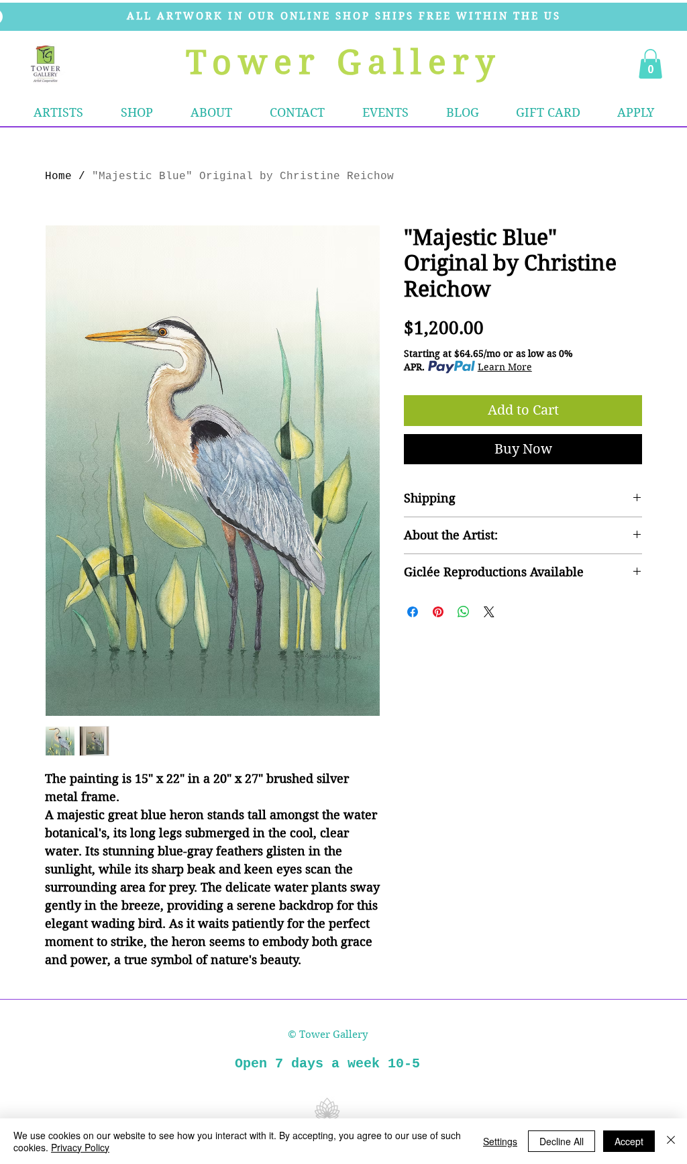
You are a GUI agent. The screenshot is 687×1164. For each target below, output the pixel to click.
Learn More (505, 367)
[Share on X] (489, 612)
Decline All (561, 1141)
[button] (137, 112)
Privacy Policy (80, 1147)
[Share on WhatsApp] (464, 612)
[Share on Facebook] (413, 612)
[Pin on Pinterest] (438, 612)
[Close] (671, 1141)
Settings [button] (500, 1141)
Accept (629, 1141)
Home (58, 176)
